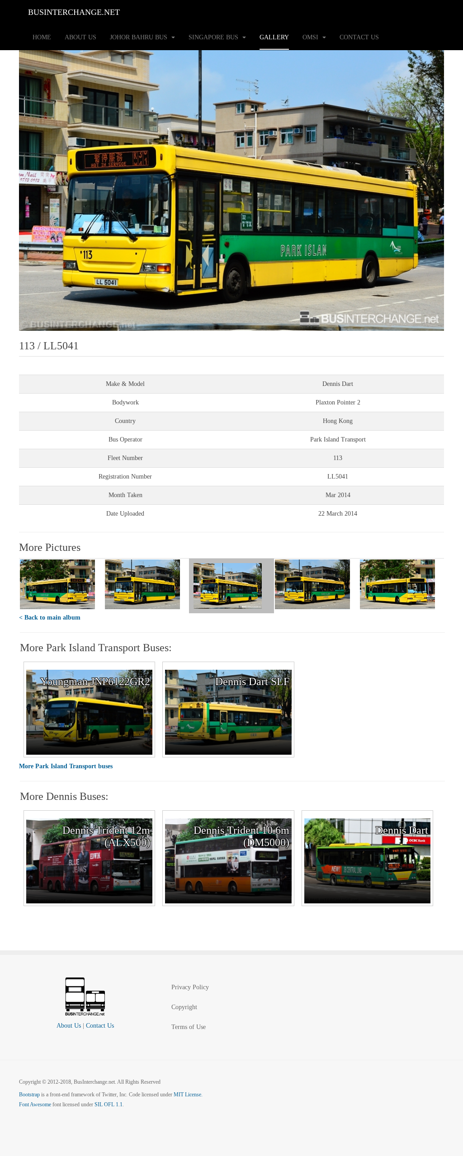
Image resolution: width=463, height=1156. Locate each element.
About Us (80, 37)
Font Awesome (35, 1104)
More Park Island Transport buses (66, 766)
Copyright (184, 1007)
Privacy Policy (190, 987)
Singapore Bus (214, 37)
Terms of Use (188, 1027)
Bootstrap (29, 1094)
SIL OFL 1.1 (108, 1104)
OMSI (311, 37)
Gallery (274, 37)
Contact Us (359, 37)
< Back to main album (49, 617)
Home (42, 37)
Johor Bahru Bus (139, 37)
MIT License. (188, 1094)
